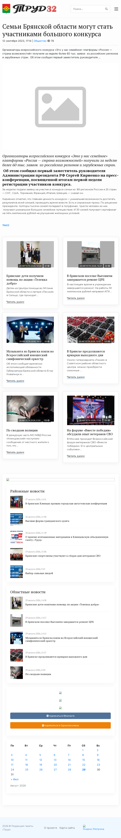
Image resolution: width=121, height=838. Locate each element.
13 (55, 759)
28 (69, 769)
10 (12, 759)
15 (83, 759)
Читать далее (15, 302)
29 (84, 769)
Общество (40, 40)
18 (26, 764)
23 (98, 764)
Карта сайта (67, 827)
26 (41, 769)
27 (55, 769)
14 (69, 759)
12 (40, 759)
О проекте (50, 827)
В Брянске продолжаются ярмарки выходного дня (86, 353)
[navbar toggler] (116, 9)
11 (26, 759)
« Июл (14, 779)
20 (55, 764)
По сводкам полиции (22, 430)
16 (98, 759)
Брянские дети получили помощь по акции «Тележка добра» (26, 279)
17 (12, 764)
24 (12, 769)
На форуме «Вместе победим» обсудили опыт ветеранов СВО (90, 432)
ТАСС (5, 225)
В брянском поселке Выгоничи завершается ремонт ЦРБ (89, 278)
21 (69, 764)
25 (26, 769)
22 (83, 764)
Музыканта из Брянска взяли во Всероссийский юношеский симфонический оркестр (30, 355)
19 (40, 764)
